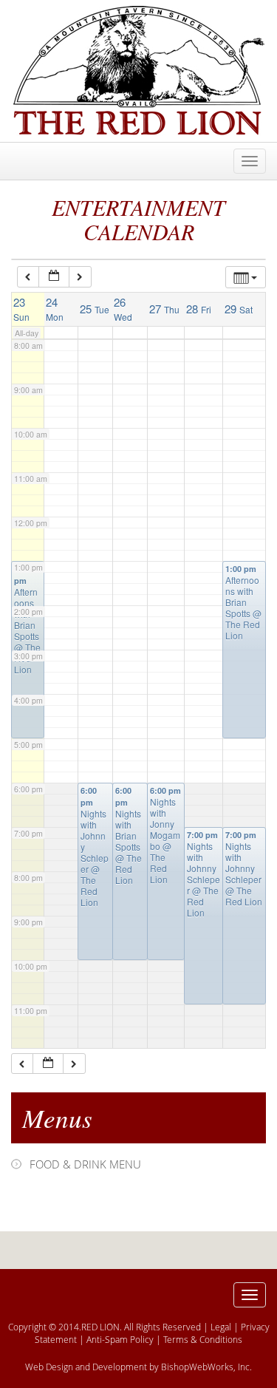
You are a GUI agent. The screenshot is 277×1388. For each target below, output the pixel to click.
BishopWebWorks (197, 1366)
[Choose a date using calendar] (53, 277)
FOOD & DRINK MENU (85, 1164)
